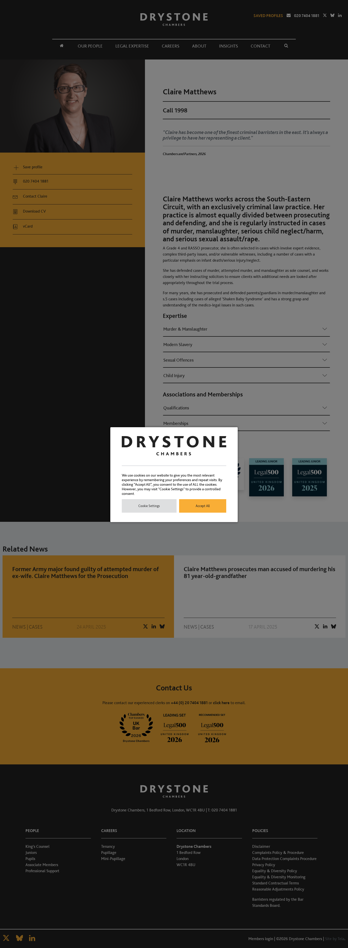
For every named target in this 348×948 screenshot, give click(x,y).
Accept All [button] (203, 506)
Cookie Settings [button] (149, 506)
